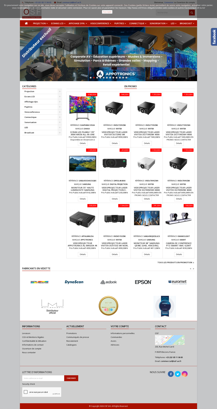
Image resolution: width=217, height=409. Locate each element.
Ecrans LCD (57, 23)
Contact (161, 326)
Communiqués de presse (77, 337)
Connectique (136, 23)
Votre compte (120, 326)
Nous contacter (29, 352)
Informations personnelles (123, 333)
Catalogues (71, 344)
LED (172, 23)
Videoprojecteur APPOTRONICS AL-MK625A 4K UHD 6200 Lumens (82, 245)
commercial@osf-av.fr (171, 361)
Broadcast (186, 23)
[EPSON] (95, 282)
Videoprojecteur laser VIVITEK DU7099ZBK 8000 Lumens (179, 190)
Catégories (29, 86)
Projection (39, 23)
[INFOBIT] (164, 282)
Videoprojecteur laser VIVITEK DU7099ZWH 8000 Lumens (147, 190)
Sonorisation (157, 23)
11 (123, 78)
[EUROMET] (130, 282)
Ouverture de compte (31, 348)
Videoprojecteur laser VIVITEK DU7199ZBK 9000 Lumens (147, 134)
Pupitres (119, 23)
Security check (28, 384)
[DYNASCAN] (26, 282)
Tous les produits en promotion (176, 262)
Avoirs (113, 341)
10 (120, 78)
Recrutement (72, 341)
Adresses (115, 344)
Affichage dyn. (77, 23)
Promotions (71, 333)
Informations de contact (32, 344)
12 (126, 78)
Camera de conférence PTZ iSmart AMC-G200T (179, 244)
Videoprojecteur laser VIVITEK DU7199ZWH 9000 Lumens (179, 134)
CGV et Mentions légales (33, 337)
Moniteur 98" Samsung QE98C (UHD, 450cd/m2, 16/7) (147, 245)
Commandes (116, 337)
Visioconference (99, 23)
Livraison (26, 333)
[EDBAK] (61, 282)
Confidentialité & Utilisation (34, 341)
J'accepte (107, 12)
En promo (130, 86)
